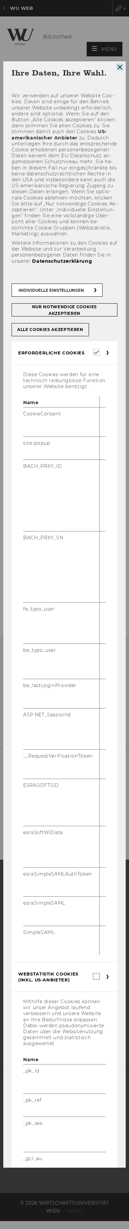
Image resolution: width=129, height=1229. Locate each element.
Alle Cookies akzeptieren (50, 329)
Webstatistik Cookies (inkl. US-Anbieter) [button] (48, 976)
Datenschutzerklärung (62, 261)
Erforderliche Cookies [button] (51, 352)
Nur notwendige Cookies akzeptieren (64, 310)
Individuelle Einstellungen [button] (51, 290)
